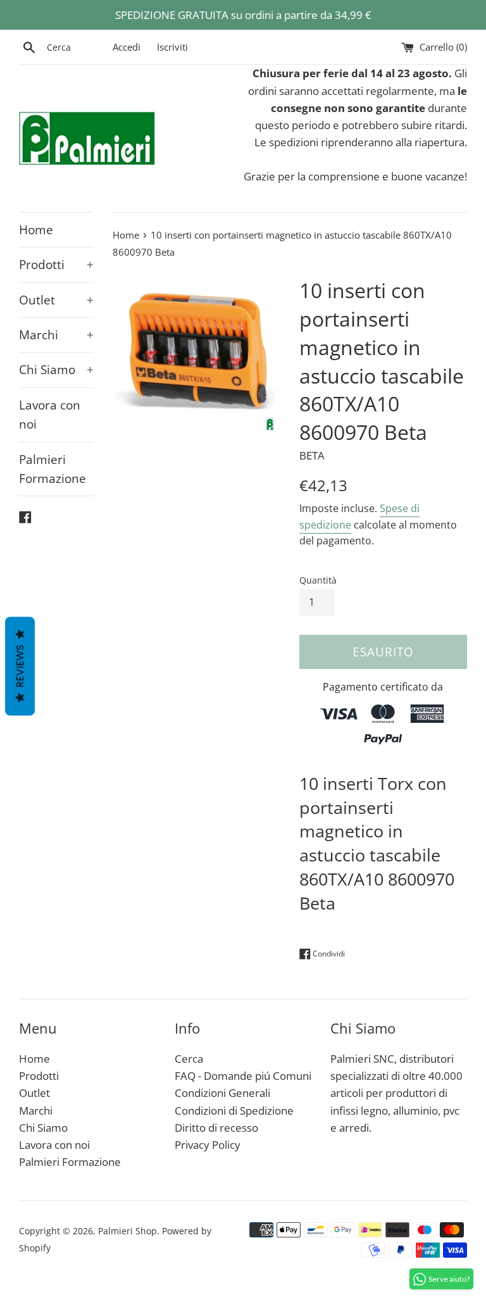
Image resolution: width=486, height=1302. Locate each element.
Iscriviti (172, 47)
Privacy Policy (207, 1144)
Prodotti (56, 264)
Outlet (56, 300)
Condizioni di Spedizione (234, 1110)
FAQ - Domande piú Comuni (243, 1075)
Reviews (20, 665)
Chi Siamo (56, 369)
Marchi (56, 335)
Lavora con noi (49, 414)
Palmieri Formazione (52, 469)
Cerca (189, 1058)
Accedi (126, 47)
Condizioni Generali (222, 1093)
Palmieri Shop (127, 1231)
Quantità (318, 580)
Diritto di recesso (216, 1127)
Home (36, 230)
